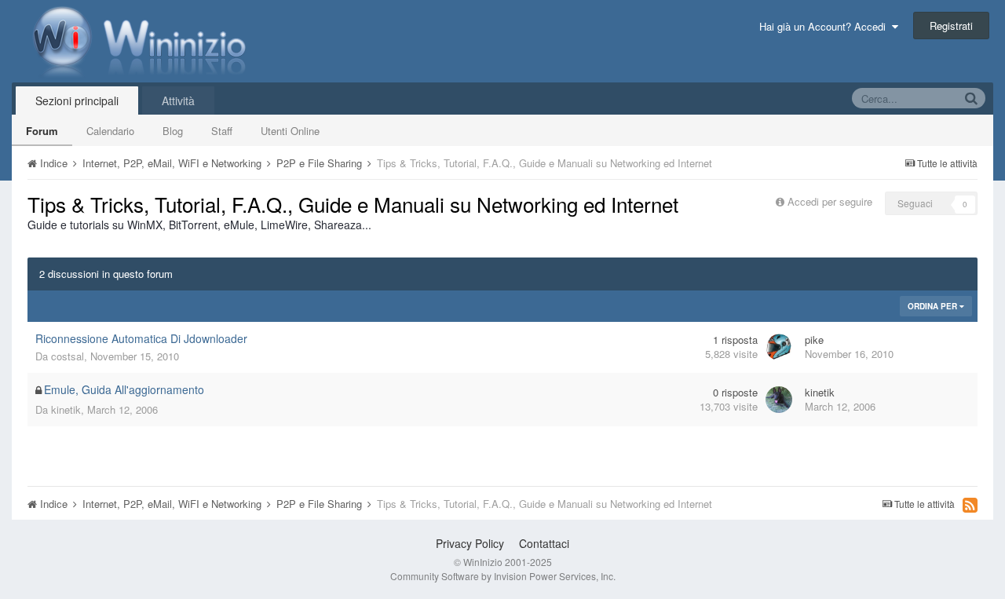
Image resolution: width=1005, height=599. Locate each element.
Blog (173, 130)
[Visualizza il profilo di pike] (779, 347)
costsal (67, 356)
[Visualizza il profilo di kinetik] (779, 399)
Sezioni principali (77, 100)
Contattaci (544, 543)
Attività (178, 100)
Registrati (951, 25)
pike (814, 339)
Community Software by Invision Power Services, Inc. (503, 576)
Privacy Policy (470, 543)
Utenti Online (290, 130)
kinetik (66, 409)
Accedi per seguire (831, 201)
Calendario (110, 130)
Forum (42, 130)
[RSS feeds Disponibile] (970, 504)
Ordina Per (933, 306)
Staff (221, 130)
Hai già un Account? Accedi (825, 26)
